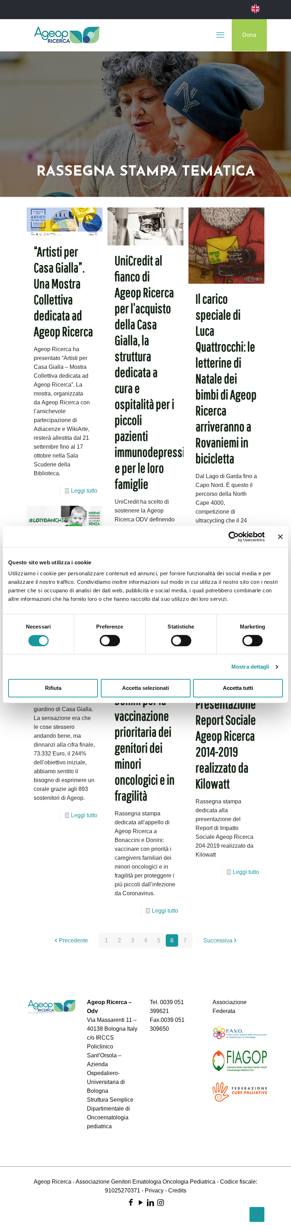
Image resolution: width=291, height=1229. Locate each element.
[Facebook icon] (130, 1202)
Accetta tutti (238, 688)
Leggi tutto (84, 491)
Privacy (154, 1191)
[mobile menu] (220, 35)
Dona (249, 35)
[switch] (110, 640)
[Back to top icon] (256, 1214)
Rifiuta (53, 688)
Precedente (73, 940)
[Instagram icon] (160, 1202)
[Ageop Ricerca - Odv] (66, 35)
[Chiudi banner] (280, 536)
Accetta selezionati (145, 688)
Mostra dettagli (250, 667)
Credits (177, 1191)
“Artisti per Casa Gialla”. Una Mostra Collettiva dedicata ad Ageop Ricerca (63, 291)
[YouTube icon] (140, 1202)
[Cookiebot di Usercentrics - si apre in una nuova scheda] (234, 536)
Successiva (217, 940)
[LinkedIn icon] (150, 1202)
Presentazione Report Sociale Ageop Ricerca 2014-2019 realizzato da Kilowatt (226, 743)
